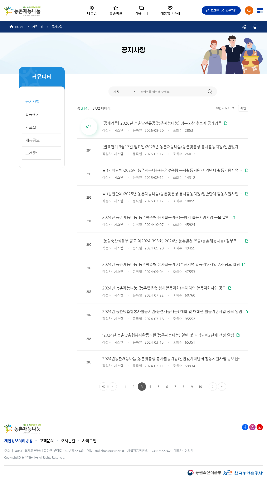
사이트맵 (89, 440)
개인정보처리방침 (18, 440)
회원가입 (231, 10)
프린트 (255, 26)
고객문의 (47, 440)
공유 (243, 26)
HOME (19, 26)
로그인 (215, 10)
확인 (243, 108)
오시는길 (68, 440)
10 (200, 386)
